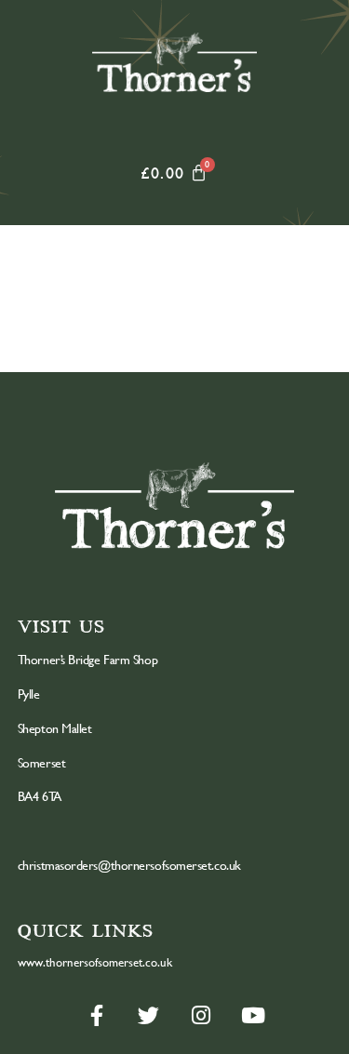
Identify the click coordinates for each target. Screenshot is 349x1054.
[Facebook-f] (96, 1015)
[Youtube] (253, 1015)
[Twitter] (149, 1015)
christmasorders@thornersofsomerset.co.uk (129, 864)
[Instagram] (201, 1015)
